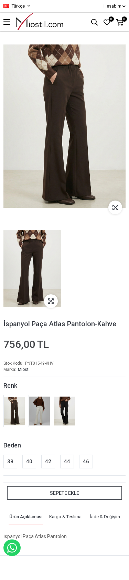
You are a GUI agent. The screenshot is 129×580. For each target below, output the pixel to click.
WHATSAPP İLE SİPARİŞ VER (12, 547)
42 (48, 461)
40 (29, 461)
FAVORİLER (111, 19)
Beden (12, 444)
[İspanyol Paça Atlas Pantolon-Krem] (39, 411)
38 (10, 461)
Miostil (24, 369)
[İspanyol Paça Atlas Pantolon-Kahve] (14, 411)
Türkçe (18, 6)
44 (67, 461)
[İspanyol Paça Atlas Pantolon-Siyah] (64, 411)
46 (86, 461)
